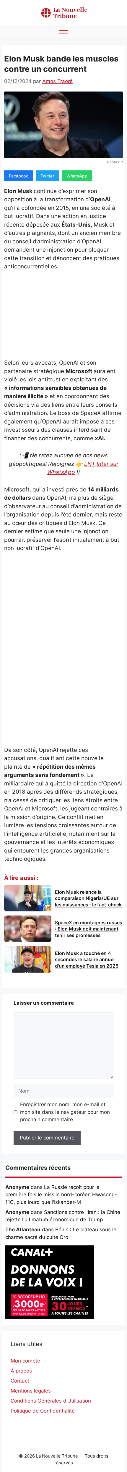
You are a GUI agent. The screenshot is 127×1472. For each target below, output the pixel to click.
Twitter (47, 175)
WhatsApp (76, 175)
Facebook (18, 175)
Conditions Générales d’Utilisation (51, 1401)
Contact (20, 1381)
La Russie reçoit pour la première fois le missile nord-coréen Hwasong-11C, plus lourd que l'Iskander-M (61, 1194)
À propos (21, 1371)
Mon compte (25, 1361)
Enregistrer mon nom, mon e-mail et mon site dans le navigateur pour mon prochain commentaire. (65, 1111)
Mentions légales (31, 1391)
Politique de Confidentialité (43, 1411)
